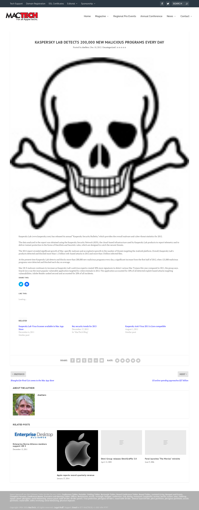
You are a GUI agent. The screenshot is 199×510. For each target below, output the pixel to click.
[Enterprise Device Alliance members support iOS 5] (33, 435)
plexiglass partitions (173, 498)
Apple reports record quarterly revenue (75, 475)
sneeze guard (52, 498)
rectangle (99, 496)
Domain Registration (35, 3)
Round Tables (144, 494)
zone (176, 496)
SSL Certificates (56, 3)
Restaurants (83, 496)
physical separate (67, 500)
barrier (163, 496)
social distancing (39, 498)
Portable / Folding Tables (89, 494)
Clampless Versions (18, 496)
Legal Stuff (58, 507)
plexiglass (26, 498)
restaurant (137, 496)
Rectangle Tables (108, 494)
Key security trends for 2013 (84, 326)
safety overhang (37, 500)
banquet (107, 496)
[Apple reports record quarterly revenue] (77, 450)
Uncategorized (109, 47)
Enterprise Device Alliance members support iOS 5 (30, 445)
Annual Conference (151, 16)
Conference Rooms (35, 496)
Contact (184, 16)
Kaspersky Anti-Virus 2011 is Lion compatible (145, 326)
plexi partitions (157, 498)
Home (87, 16)
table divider (64, 498)
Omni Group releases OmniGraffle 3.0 (119, 458)
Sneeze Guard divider (141, 498)
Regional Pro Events (124, 16)
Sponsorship (87, 3)
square (13, 498)
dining (130, 496)
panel (18, 498)
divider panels (77, 498)
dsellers (85, 47)
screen (170, 496)
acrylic (92, 496)
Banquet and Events (174, 494)
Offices (74, 496)
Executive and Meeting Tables (57, 496)
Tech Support (16, 3)
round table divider (123, 498)
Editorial (71, 3)
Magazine (100, 16)
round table (24, 500)
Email (74, 507)
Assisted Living (157, 494)
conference (117, 496)
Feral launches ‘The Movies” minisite (162, 458)
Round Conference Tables (127, 494)
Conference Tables (70, 494)
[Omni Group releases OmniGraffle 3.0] (121, 442)
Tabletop (182, 496)
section (156, 496)
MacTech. (32, 507)
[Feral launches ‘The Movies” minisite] (165, 442)
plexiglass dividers (106, 498)
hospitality (148, 496)
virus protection (90, 498)
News (170, 16)
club (124, 496)
